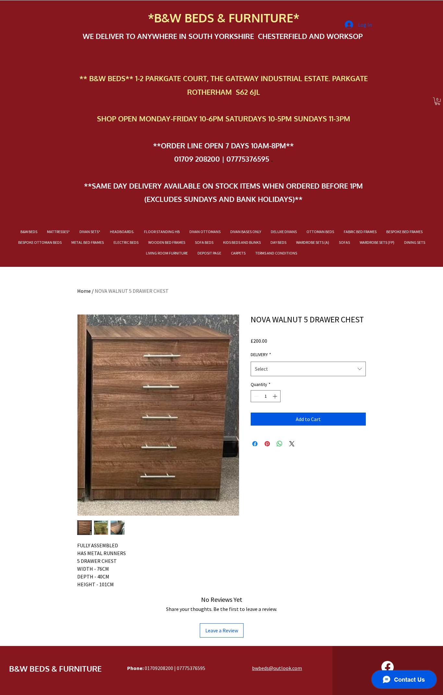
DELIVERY (261, 354)
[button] (437, 101)
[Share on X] (292, 444)
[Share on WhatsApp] (279, 444)
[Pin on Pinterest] (267, 444)
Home (84, 291)
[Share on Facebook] (255, 444)
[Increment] (275, 396)
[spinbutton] (265, 396)
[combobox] (308, 369)
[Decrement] (256, 396)
